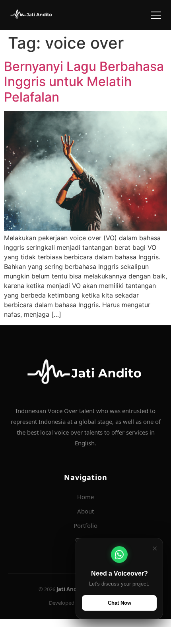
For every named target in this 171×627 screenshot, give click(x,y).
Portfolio (85, 525)
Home (85, 497)
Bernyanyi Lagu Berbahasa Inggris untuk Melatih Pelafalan (84, 82)
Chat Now (119, 603)
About (85, 511)
